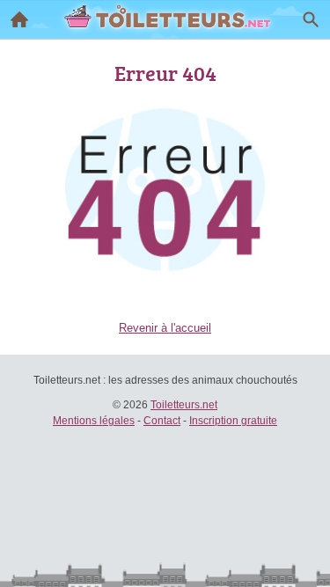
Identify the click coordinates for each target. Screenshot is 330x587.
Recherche (310, 19)
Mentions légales (94, 421)
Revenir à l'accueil (165, 327)
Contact (161, 421)
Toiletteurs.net (183, 405)
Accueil (19, 19)
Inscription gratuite (233, 421)
